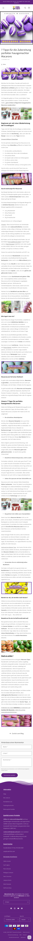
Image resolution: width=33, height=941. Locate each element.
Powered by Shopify (17, 932)
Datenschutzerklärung (13, 934)
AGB (20, 934)
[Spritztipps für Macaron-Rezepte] (16, 185)
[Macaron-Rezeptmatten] (16, 373)
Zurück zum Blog (18, 733)
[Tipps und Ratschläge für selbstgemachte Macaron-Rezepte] (16, 79)
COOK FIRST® (10, 932)
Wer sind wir (6, 798)
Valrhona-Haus (7, 888)
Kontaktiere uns (7, 801)
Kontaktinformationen (14, 937)
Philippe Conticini (8, 872)
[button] (3, 8)
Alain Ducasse (10, 244)
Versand (25, 934)
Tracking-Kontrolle (8, 805)
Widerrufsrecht (26, 932)
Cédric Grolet (7, 861)
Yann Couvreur (7, 876)
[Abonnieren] (28, 902)
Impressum (23, 937)
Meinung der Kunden (9, 809)
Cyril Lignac (6, 865)
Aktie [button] (4, 64)
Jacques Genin (7, 880)
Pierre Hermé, (7, 347)
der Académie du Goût (14, 242)
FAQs (4, 794)
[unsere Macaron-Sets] (16, 727)
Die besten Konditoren (10, 857)
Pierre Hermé (7, 869)
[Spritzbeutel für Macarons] (16, 594)
